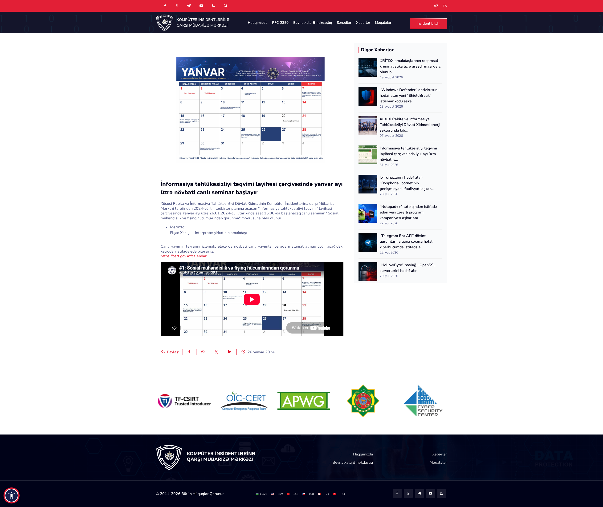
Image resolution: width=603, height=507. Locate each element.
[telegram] (189, 6)
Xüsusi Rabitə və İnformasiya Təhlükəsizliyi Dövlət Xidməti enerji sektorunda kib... (410, 125)
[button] (11, 495)
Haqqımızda (257, 22)
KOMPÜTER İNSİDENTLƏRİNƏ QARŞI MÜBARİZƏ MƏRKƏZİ (203, 22)
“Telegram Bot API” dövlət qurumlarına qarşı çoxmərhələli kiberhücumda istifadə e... (406, 241)
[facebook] (165, 6)
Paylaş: (172, 352)
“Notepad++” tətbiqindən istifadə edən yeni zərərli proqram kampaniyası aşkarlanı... (408, 212)
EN (445, 6)
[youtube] (201, 6)
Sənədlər (344, 22)
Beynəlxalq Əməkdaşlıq (312, 22)
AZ (436, 6)
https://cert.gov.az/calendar (184, 256)
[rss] (213, 6)
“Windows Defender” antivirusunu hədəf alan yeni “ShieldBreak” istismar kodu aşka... (410, 95)
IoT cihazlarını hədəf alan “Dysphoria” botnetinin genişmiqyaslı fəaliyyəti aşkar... (407, 183)
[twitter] (177, 5)
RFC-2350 (280, 22)
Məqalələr (383, 22)
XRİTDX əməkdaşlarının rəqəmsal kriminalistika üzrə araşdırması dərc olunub (410, 66)
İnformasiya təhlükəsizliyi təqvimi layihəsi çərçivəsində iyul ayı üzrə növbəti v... (408, 154)
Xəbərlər (363, 22)
